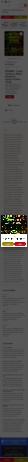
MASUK (8, 244)
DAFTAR (20, 244)
